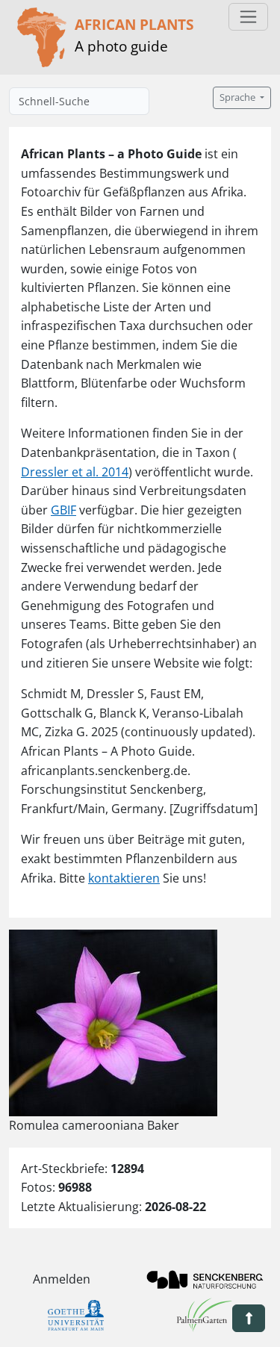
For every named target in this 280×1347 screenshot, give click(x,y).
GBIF (63, 510)
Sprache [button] (239, 97)
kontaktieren (124, 878)
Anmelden (61, 1279)
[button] (248, 1318)
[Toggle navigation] (248, 17)
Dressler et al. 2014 (74, 472)
